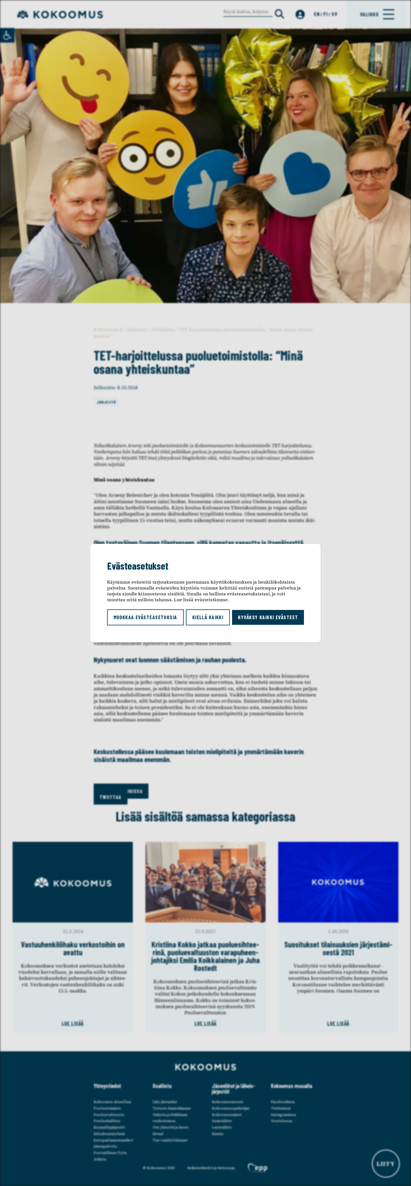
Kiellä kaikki (208, 617)
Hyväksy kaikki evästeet (268, 617)
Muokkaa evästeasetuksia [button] (145, 617)
